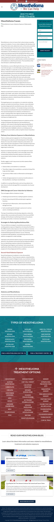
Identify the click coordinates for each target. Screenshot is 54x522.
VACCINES (28, 415)
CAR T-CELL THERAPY (28, 382)
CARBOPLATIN (10, 387)
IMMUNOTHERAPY (27, 379)
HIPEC (10, 398)
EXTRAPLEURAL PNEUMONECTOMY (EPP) (46, 384)
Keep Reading (10, 470)
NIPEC (10, 409)
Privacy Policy (46, 520)
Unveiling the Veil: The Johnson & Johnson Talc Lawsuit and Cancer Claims (47, 72)
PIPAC (10, 415)
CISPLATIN (10, 390)
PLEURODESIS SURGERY (46, 414)
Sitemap (40, 520)
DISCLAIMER (32, 518)
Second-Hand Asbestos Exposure (12, 252)
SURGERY (46, 379)
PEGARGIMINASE (10, 412)
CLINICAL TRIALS (46, 420)
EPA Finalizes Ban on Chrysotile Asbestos (46, 65)
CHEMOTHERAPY (10, 379)
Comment (43, 67)
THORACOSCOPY (46, 417)
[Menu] (2, 7)
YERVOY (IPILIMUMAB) (28, 418)
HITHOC (9, 401)
